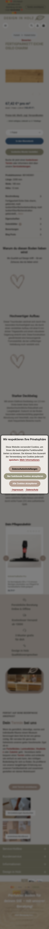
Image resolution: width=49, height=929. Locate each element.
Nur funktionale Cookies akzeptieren (25, 476)
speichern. (14, 460)
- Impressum (17, 489)
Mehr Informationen (29, 460)
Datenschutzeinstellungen (24, 469)
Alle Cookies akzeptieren (25, 483)
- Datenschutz (31, 489)
